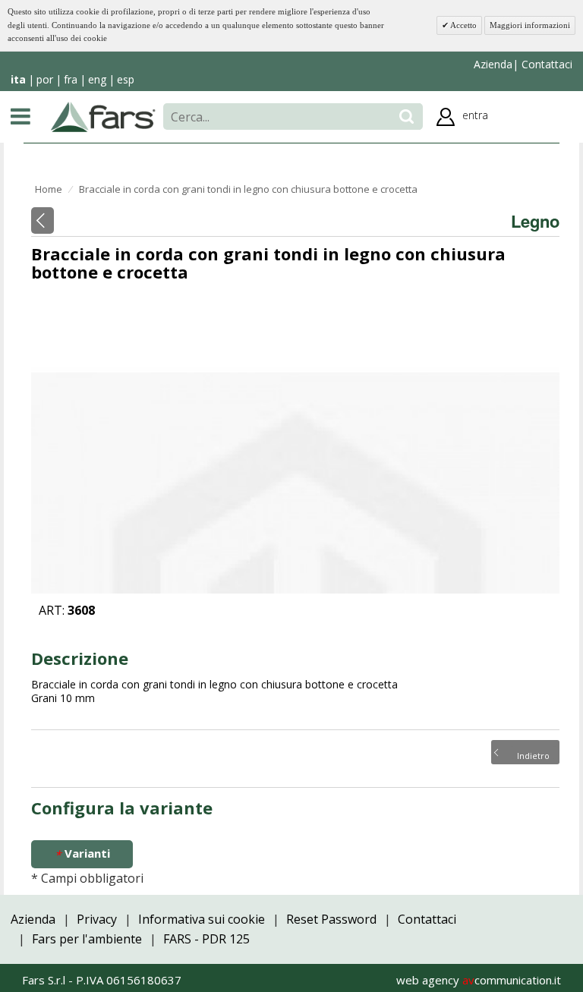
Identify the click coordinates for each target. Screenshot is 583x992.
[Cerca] (406, 116)
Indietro (533, 754)
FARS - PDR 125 (206, 939)
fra (70, 79)
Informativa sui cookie (201, 919)
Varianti (82, 853)
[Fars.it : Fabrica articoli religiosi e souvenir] (103, 115)
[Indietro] (42, 220)
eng (97, 79)
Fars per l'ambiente (87, 939)
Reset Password (331, 919)
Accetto (463, 25)
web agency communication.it (478, 979)
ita (18, 79)
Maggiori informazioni (530, 25)
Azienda (493, 64)
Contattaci (545, 64)
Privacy (97, 919)
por (44, 79)
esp (125, 79)
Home (48, 189)
